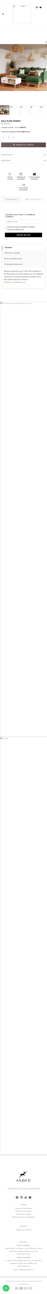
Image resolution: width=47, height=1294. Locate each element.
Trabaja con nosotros (23, 1230)
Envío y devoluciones (13, 259)
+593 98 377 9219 (23, 1254)
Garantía (8, 247)
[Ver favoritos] (40, 7)
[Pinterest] (30, 1197)
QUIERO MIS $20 (23, 235)
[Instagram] (21, 1197)
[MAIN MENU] (3, 14)
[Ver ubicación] (37, 7)
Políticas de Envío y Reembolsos (23, 1217)
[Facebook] (17, 1197)
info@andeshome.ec (25, 1270)
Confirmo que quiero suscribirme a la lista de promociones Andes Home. (21, 228)
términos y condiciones (13, 282)
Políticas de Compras (23, 1214)
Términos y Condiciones (23, 1208)
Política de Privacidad (23, 1211)
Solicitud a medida (12, 253)
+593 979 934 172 (23, 1266)
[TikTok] (25, 1197)
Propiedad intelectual (13, 264)
